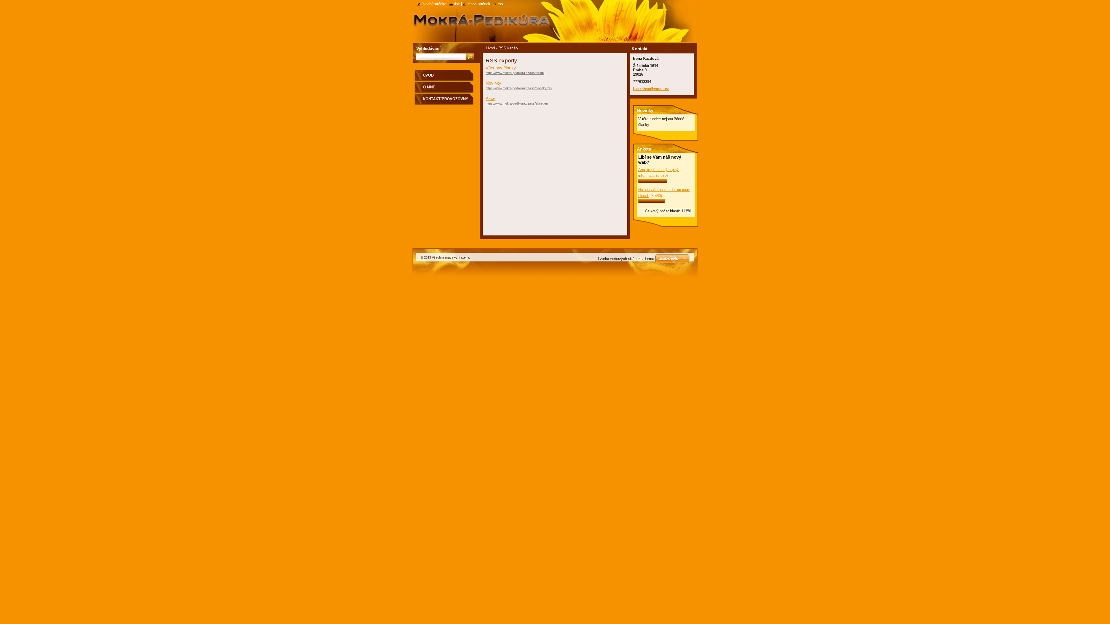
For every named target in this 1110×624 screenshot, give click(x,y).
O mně (429, 87)
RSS (500, 4)
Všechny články (501, 67)
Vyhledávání (428, 48)
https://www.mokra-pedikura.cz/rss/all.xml (515, 73)
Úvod (490, 48)
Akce (490, 98)
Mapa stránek (478, 4)
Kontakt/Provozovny (445, 99)
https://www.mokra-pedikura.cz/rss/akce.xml (517, 103)
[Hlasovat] (652, 182)
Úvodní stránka (433, 4)
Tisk (457, 4)
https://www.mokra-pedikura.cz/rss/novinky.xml (519, 88)
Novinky (493, 83)
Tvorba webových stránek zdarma (625, 259)
